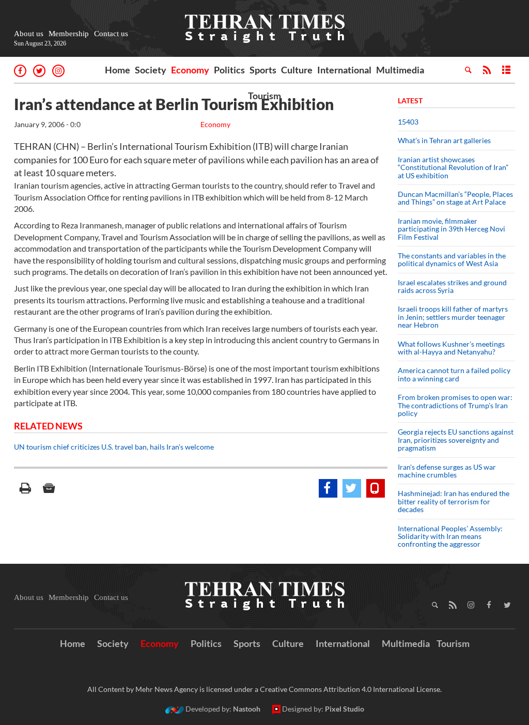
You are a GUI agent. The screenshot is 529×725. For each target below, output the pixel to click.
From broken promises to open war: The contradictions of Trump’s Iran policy (455, 405)
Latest (410, 100)
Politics (229, 69)
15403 (408, 121)
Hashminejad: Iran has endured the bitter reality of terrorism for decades (453, 501)
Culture (297, 69)
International (344, 69)
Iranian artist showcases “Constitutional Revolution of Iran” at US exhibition (453, 167)
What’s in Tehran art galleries (444, 140)
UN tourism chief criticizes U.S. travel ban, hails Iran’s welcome (114, 446)
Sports (263, 69)
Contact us (111, 33)
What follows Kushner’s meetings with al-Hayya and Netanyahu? (451, 348)
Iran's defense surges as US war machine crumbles (447, 470)
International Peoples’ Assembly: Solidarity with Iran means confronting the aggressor (450, 536)
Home (117, 69)
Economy (190, 69)
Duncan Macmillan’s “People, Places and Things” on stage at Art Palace (455, 198)
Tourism (264, 95)
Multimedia (400, 69)
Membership (69, 33)
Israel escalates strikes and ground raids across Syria (452, 286)
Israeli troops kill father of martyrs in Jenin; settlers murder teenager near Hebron (453, 316)
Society (150, 69)
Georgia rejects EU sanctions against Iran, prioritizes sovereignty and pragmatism (456, 439)
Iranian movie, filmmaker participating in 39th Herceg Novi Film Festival (451, 229)
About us (28, 33)
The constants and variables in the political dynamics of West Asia (452, 259)
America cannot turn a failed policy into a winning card (454, 374)
